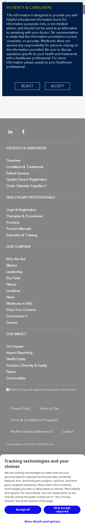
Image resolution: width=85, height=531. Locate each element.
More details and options (42, 521)
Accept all (23, 509)
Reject (27, 86)
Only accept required (62, 509)
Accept (57, 86)
